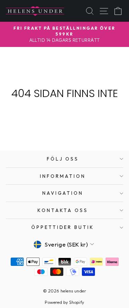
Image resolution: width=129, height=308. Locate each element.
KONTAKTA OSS (62, 210)
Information (63, 176)
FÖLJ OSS (63, 159)
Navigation (63, 193)
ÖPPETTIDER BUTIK (63, 227)
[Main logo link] (35, 11)
